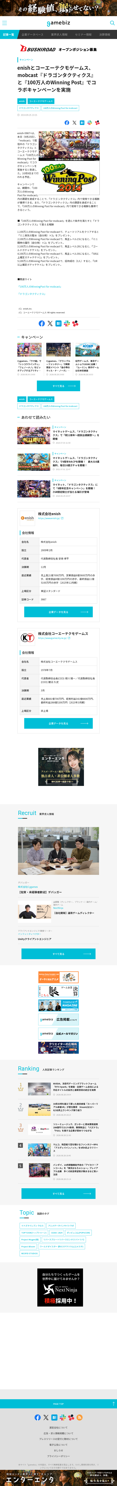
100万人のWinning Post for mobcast (60, 108)
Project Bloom (28, 1246)
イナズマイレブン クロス (32, 1225)
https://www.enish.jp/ (49, 518)
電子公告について (58, 1444)
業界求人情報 (59, 34)
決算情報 (104, 34)
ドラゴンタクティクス (29, 108)
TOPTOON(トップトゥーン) (33, 1232)
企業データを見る (58, 612)
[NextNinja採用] (60, 1287)
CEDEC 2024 (56, 1232)
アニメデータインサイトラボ (61, 1225)
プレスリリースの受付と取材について (58, 1438)
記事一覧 (8, 34)
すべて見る (58, 386)
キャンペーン (26, 59)
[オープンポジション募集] (58, 48)
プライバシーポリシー (58, 1456)
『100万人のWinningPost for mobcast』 (39, 286)
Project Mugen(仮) (30, 1239)
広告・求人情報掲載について (58, 1433)
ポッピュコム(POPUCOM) (78, 1232)
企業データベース (32, 34)
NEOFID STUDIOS (29, 1253)
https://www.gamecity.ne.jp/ (52, 637)
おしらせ (58, 1450)
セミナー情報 (83, 34)
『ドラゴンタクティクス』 (31, 294)
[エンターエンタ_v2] (61, 767)
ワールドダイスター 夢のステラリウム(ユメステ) (61, 1246)
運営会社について (58, 1427)
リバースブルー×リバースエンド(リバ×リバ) (63, 1239)
